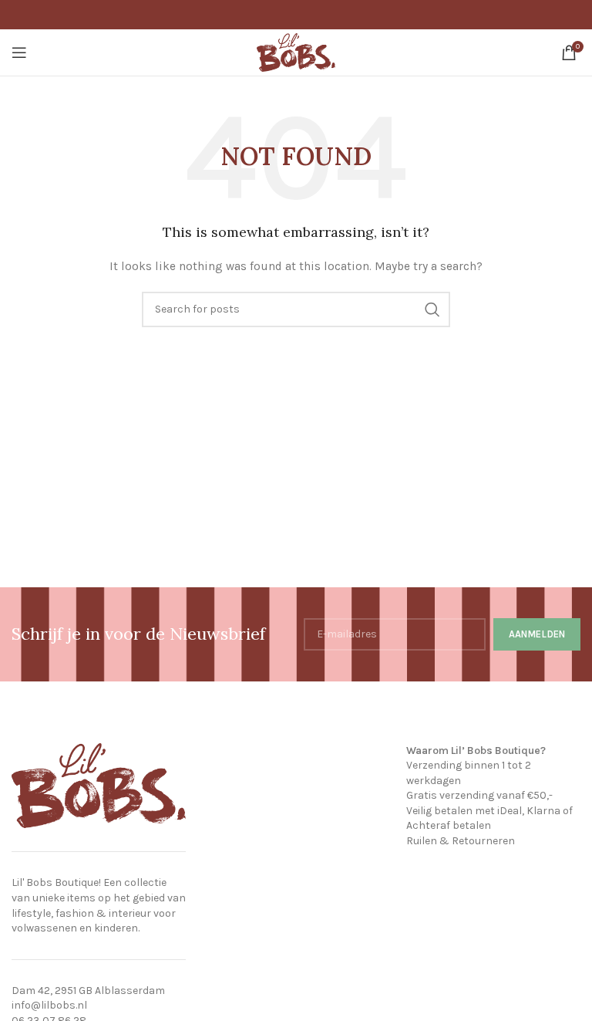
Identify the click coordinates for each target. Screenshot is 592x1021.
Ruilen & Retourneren (460, 840)
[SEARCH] (432, 309)
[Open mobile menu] (19, 52)
